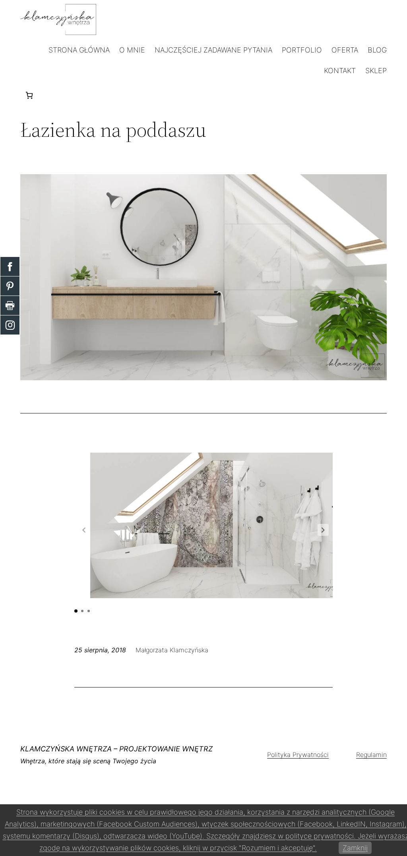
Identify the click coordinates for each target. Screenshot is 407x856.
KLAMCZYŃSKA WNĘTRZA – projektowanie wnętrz (116, 749)
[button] (323, 530)
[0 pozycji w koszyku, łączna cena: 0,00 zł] (29, 95)
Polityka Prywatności (298, 755)
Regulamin (371, 755)
